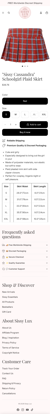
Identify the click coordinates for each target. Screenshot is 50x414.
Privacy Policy (9, 342)
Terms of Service (10, 347)
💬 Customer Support (15, 269)
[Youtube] (27, 409)
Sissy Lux (28, 404)
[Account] (41, 13)
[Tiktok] (32, 409)
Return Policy (8, 388)
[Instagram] (22, 409)
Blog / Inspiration (10, 337)
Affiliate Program (10, 332)
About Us (6, 327)
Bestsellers (7, 307)
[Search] (9, 13)
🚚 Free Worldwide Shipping (18, 245)
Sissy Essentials (10, 297)
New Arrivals (8, 292)
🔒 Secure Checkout (15, 257)
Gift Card (6, 311)
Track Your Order (10, 368)
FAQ (4, 378)
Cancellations (9, 393)
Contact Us (7, 373)
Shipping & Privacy (11, 383)
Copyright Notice (10, 352)
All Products (8, 302)
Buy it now (25, 132)
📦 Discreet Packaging (16, 251)
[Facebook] (18, 409)
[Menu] (3, 13)
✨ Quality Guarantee (15, 263)
